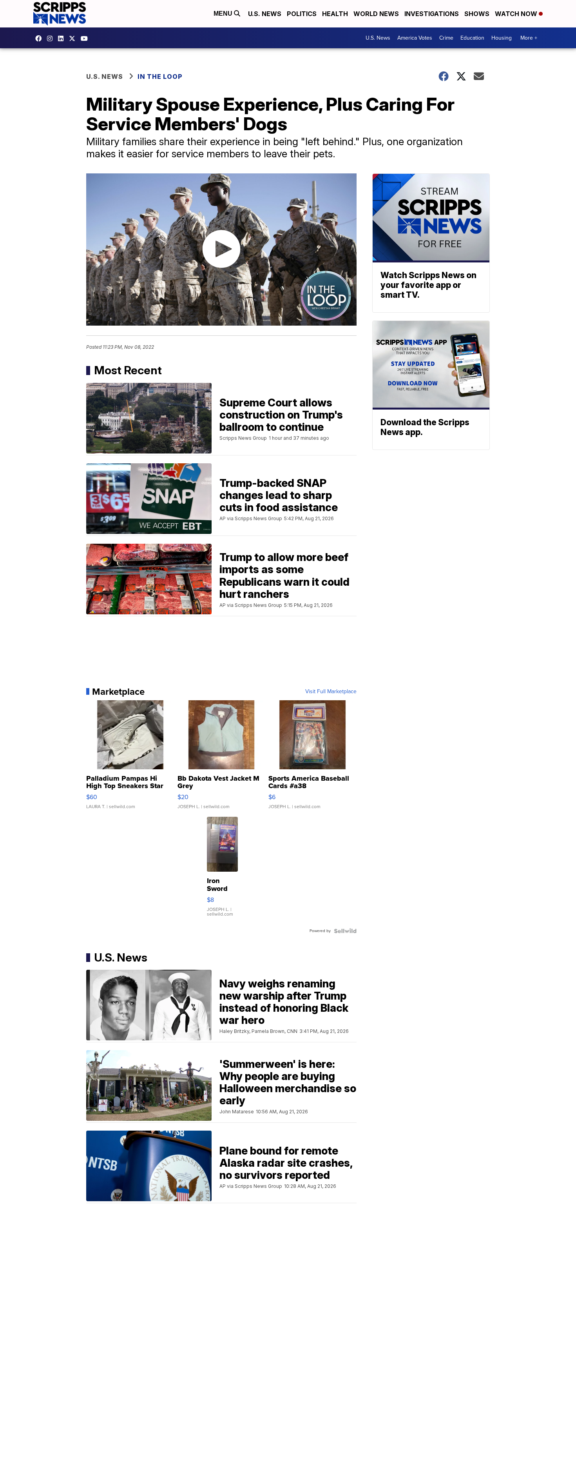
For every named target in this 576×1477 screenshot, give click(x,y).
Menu (224, 13)
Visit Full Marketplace (331, 691)
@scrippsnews (86, 38)
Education (472, 38)
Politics (302, 14)
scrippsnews (40, 38)
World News (376, 14)
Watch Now (517, 14)
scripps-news (62, 38)
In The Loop (160, 76)
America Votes (414, 38)
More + (528, 38)
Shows (476, 14)
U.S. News (264, 14)
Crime (446, 38)
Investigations (431, 14)
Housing (501, 38)
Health (335, 14)
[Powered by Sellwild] (345, 931)
